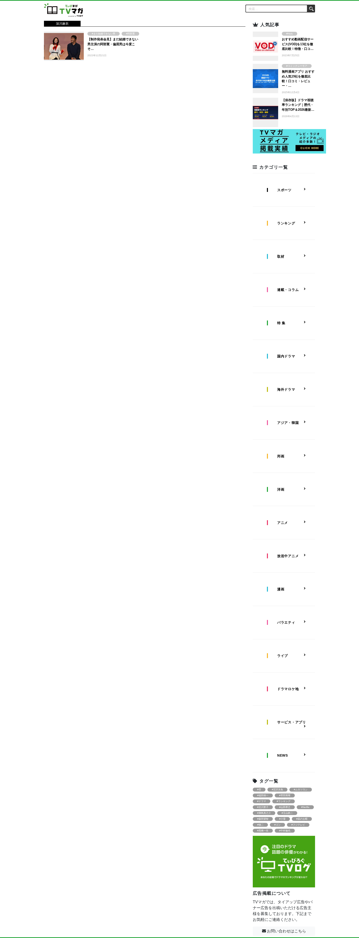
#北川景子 (262, 807)
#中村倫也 (284, 830)
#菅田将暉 (284, 795)
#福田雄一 (262, 795)
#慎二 (260, 824)
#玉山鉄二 (287, 813)
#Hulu (289, 33)
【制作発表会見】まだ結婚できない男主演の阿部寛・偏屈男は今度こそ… (112, 43)
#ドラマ (261, 801)
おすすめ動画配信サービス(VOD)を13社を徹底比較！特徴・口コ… (298, 43)
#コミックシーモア (296, 66)
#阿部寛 (130, 33)
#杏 (259, 789)
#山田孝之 (284, 807)
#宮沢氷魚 (277, 789)
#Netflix (305, 807)
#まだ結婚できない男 (103, 33)
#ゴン (277, 824)
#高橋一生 (262, 830)
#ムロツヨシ (300, 789)
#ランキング (283, 801)
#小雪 (282, 818)
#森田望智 (262, 818)
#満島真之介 (264, 813)
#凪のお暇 (301, 818)
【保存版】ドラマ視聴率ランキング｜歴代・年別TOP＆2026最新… (298, 104)
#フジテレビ (298, 824)
